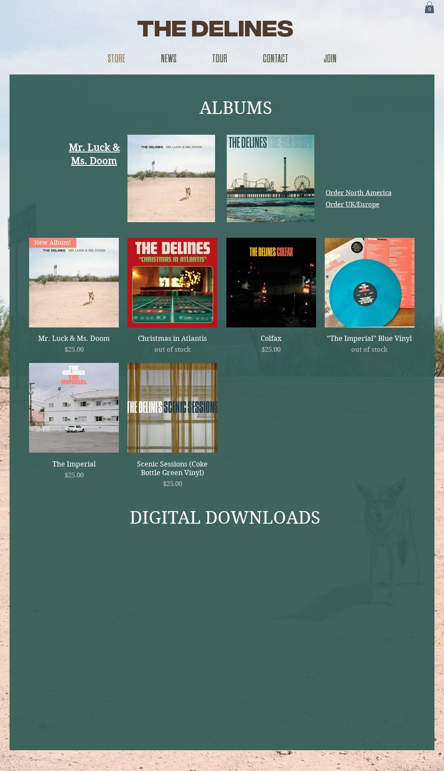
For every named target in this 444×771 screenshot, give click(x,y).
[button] (429, 7)
